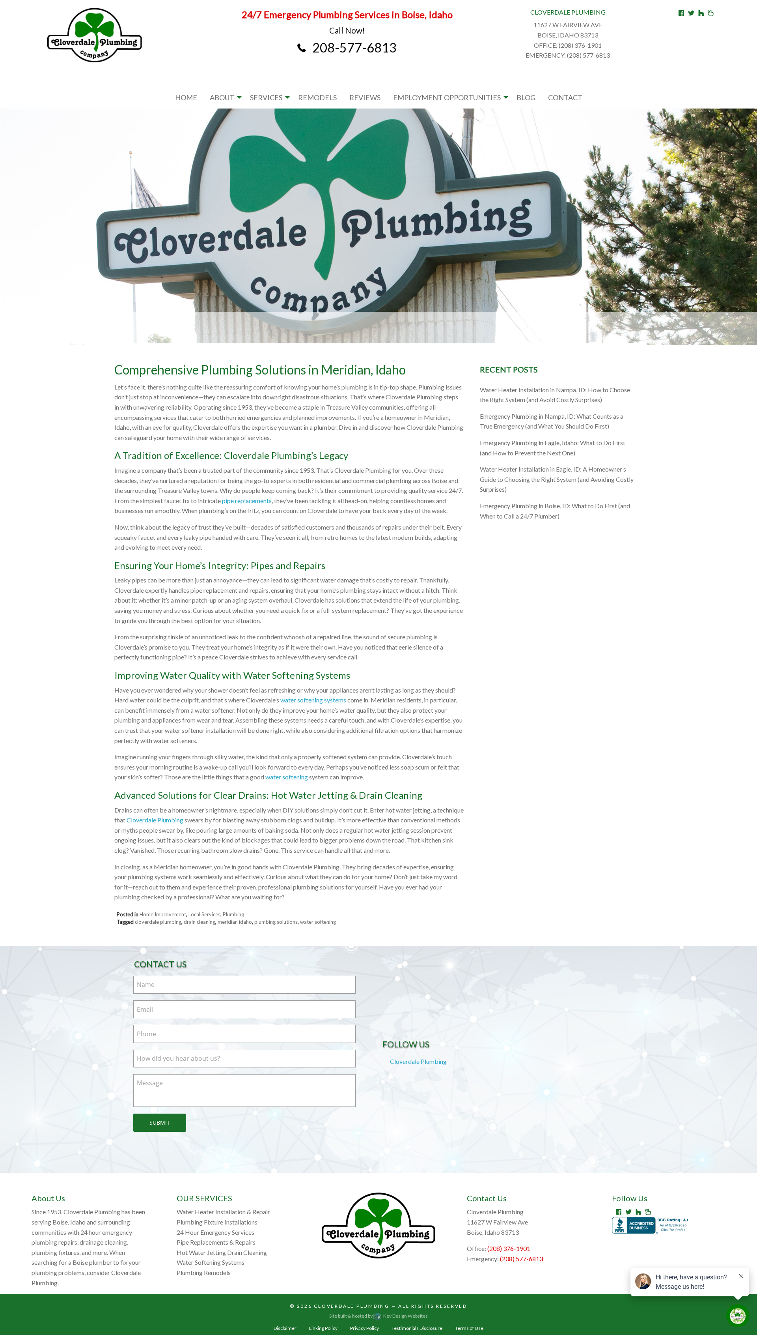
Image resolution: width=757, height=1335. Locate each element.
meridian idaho (235, 922)
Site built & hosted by (378, 1316)
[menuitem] (186, 97)
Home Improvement (163, 914)
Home (186, 97)
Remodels (317, 97)
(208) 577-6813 (521, 1258)
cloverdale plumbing (158, 922)
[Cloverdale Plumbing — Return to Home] (94, 35)
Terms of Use (469, 1328)
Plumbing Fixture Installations (217, 1222)
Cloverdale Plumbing (155, 820)
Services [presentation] (266, 97)
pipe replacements (247, 500)
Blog (525, 97)
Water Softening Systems (210, 1262)
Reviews (364, 97)
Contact (565, 97)
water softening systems (313, 700)
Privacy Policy (364, 1328)
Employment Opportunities (447, 97)
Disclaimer (285, 1328)
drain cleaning (199, 922)
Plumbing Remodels (204, 1272)
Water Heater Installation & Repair (223, 1211)
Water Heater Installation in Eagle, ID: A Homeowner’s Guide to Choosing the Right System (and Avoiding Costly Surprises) (557, 479)
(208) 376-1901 (508, 1248)
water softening (286, 777)
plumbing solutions (276, 922)
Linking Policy (323, 1328)
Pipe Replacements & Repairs (216, 1242)
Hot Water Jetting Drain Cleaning (222, 1252)
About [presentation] (222, 97)
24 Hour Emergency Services (215, 1232)
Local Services (204, 914)
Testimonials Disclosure (417, 1328)
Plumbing (233, 914)
